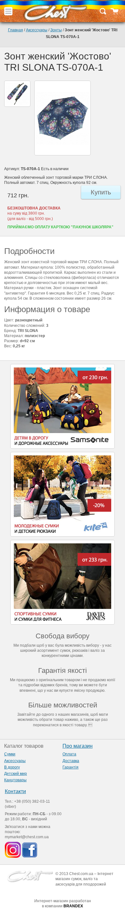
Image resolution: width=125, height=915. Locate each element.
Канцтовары (15, 780)
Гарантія (71, 767)
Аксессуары (36, 30)
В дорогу (12, 767)
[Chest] (55, 11)
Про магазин (78, 746)
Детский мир (15, 773)
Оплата (69, 754)
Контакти (15, 791)
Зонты (56, 30)
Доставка (71, 761)
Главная (15, 30)
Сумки (9, 754)
